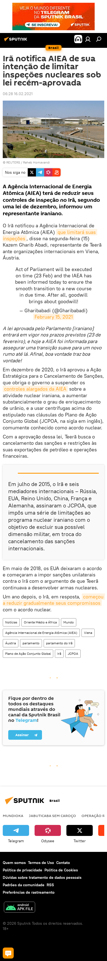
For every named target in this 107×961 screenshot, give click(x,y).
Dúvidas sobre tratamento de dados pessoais (42, 877)
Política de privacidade (22, 870)
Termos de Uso (41, 862)
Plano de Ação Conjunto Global (28, 653)
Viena (88, 633)
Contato (63, 862)
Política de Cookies (61, 870)
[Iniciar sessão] (87, 39)
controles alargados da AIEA (35, 389)
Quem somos (14, 862)
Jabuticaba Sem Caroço (52, 815)
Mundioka (13, 815)
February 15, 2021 (54, 317)
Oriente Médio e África (40, 622)
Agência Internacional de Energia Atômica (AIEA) (41, 633)
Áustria (10, 643)
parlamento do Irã (59, 643)
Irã (59, 653)
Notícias (11, 622)
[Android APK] (19, 908)
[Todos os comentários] (8, 953)
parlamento (31, 643)
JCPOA (73, 653)
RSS (50, 884)
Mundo (68, 622)
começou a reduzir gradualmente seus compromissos (54, 599)
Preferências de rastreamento (29, 892)
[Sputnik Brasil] (16, 41)
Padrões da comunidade (23, 884)
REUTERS (13, 162)
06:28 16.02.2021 (18, 93)
